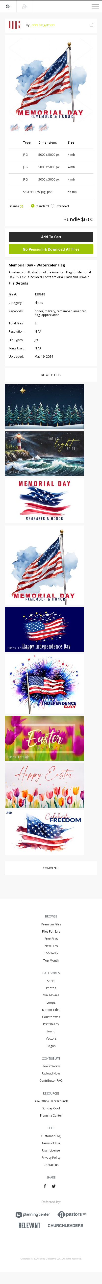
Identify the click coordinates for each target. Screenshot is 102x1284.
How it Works (51, 1066)
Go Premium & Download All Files (51, 249)
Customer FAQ (51, 1136)
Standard (42, 206)
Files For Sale (51, 931)
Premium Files (51, 924)
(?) (21, 206)
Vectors (51, 1038)
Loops (51, 1002)
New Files (51, 946)
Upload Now (51, 1073)
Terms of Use (51, 1143)
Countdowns (51, 1017)
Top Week (51, 953)
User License (51, 1150)
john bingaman (42, 24)
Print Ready (51, 1024)
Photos (51, 988)
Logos (51, 1046)
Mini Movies (51, 995)
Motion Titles (51, 1010)
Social (51, 981)
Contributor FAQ (51, 1080)
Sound (51, 1031)
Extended (62, 206)
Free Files (51, 939)
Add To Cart (51, 236)
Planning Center (51, 1115)
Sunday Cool (51, 1108)
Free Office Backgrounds (51, 1101)
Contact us (51, 1165)
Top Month (51, 960)
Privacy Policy (51, 1157)
